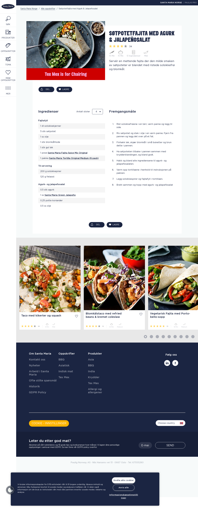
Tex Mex (63, 377)
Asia (91, 359)
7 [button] (181, 336)
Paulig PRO (191, 3)
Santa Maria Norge (171, 3)
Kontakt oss (37, 359)
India (91, 371)
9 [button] (192, 336)
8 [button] (187, 336)
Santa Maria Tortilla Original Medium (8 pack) (74, 158)
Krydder (93, 377)
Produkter (95, 353)
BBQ (61, 359)
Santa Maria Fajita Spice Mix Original (67, 153)
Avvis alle (124, 488)
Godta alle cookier (123, 480)
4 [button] (163, 336)
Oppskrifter (66, 353)
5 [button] (169, 336)
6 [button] (175, 336)
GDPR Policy (37, 392)
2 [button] (151, 336)
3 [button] (157, 336)
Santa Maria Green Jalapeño (60, 195)
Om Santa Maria (40, 353)
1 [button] (145, 336)
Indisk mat (65, 371)
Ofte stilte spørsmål (43, 380)
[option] (48, 288)
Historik (34, 386)
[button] (10, 490)
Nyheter (34, 365)
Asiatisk (63, 365)
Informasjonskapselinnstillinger (123, 496)
